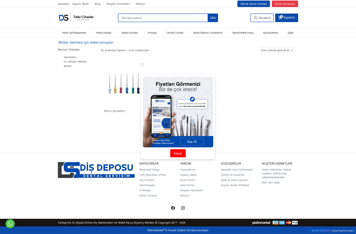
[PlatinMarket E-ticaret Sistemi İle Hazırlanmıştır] (261, 223)
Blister (68, 66)
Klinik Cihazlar (148, 195)
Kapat (178, 153)
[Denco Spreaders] (123, 83)
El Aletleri (145, 190)
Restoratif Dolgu (149, 169)
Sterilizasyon (147, 185)
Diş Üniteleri (147, 180)
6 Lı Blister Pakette (75, 61)
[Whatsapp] (10, 223)
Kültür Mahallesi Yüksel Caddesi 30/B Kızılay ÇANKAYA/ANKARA (276, 173)
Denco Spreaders (114, 111)
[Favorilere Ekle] (142, 64)
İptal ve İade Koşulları (234, 180)
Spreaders (70, 57)
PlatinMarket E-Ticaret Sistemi (166, 230)
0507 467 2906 (271, 182)
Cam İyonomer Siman (152, 174)
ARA (213, 18)
